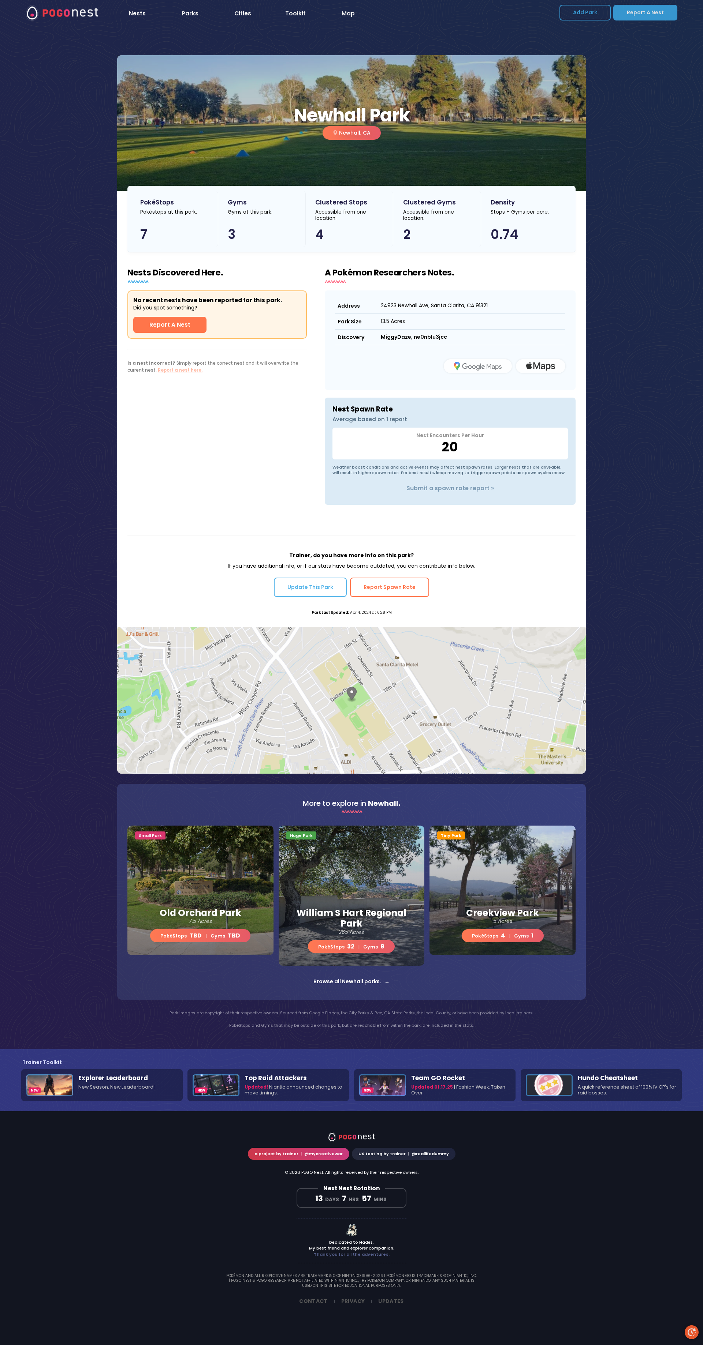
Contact (313, 1301)
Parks (190, 13)
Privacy (353, 1301)
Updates (390, 1301)
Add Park (585, 12)
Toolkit (295, 13)
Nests (137, 13)
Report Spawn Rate (390, 587)
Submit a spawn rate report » (450, 488)
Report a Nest (645, 12)
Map (348, 13)
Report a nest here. (180, 370)
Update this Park (310, 587)
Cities (242, 13)
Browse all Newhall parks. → (351, 981)
